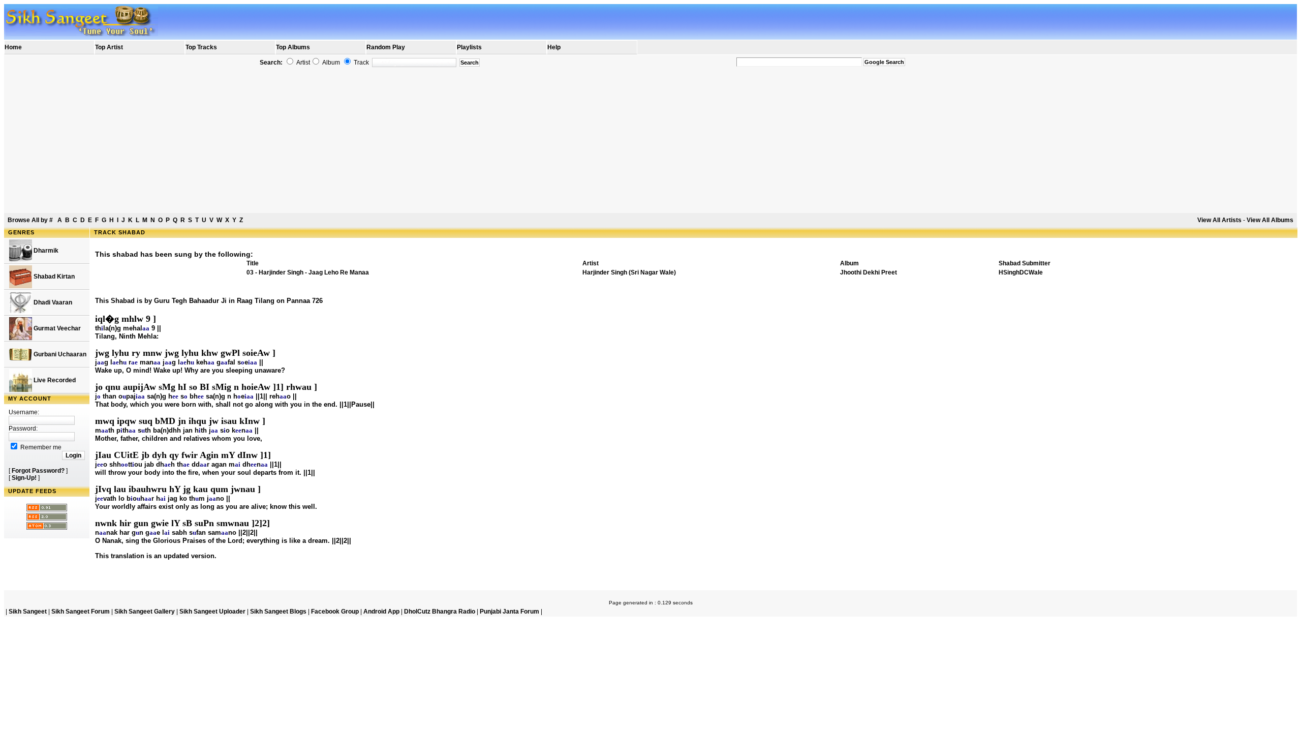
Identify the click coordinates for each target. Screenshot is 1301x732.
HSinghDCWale (1021, 272)
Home (13, 47)
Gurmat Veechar (56, 328)
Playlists (469, 47)
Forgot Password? (38, 470)
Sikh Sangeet (28, 611)
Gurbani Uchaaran (59, 354)
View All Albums (1270, 220)
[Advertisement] (650, 140)
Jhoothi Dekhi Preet (868, 272)
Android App (381, 611)
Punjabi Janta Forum (509, 611)
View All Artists (1219, 220)
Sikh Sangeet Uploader (212, 611)
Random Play (385, 47)
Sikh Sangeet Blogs (278, 611)
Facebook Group (335, 611)
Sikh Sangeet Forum (80, 611)
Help (554, 47)
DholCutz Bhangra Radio (439, 611)
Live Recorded (54, 380)
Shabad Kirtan (53, 276)
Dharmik (45, 250)
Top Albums (293, 47)
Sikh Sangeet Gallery (144, 611)
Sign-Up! (24, 477)
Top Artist (109, 47)
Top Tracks (201, 47)
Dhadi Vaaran (52, 302)
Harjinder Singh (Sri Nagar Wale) (629, 272)
